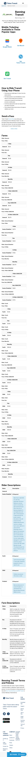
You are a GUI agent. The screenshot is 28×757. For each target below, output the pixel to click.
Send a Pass (11, 119)
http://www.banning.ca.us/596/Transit (15, 690)
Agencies (4, 5)
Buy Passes (14, 754)
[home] (10, 3)
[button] (23, 3)
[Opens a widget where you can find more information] (22, 754)
